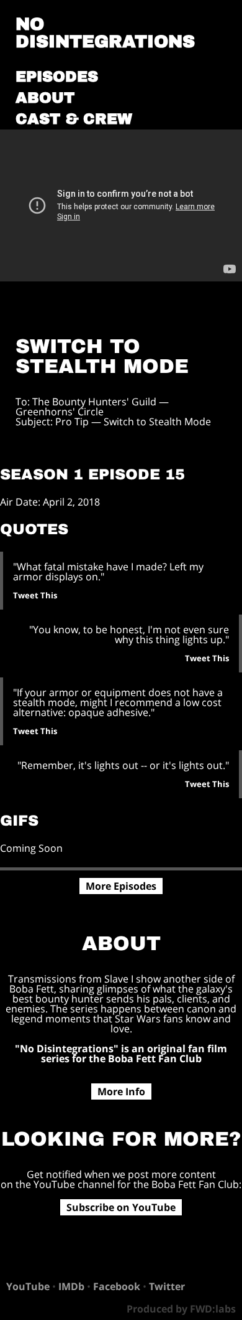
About (45, 98)
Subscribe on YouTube (121, 1207)
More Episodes (121, 886)
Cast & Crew (74, 119)
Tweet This (35, 595)
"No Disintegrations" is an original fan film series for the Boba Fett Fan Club (121, 1053)
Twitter (167, 1286)
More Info (121, 1091)
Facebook (116, 1286)
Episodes (57, 76)
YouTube (28, 1286)
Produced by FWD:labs (181, 1309)
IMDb (71, 1286)
